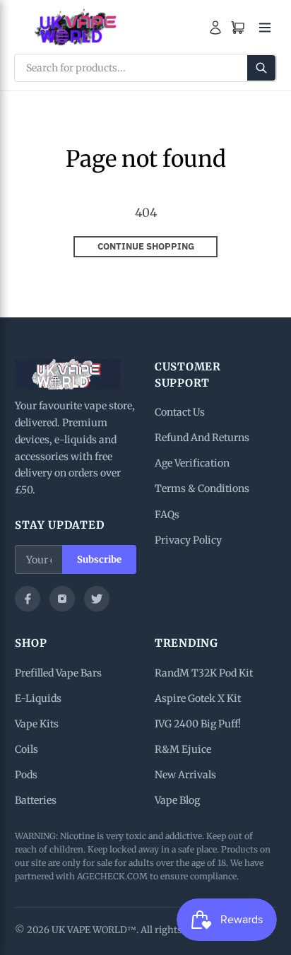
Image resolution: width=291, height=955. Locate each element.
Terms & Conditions (202, 488)
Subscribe (99, 559)
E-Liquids (38, 698)
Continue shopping (145, 246)
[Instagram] (62, 598)
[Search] (261, 68)
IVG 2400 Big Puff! (198, 723)
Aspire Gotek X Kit (198, 698)
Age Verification (192, 463)
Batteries (36, 800)
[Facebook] (27, 598)
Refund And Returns (202, 437)
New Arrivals (185, 774)
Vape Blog (177, 800)
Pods (26, 774)
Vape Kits (37, 723)
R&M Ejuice (183, 749)
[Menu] (265, 28)
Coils (26, 749)
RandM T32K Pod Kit (204, 673)
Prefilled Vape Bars (58, 673)
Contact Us (180, 412)
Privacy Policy (188, 540)
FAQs (167, 514)
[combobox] (145, 68)
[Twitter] (96, 598)
